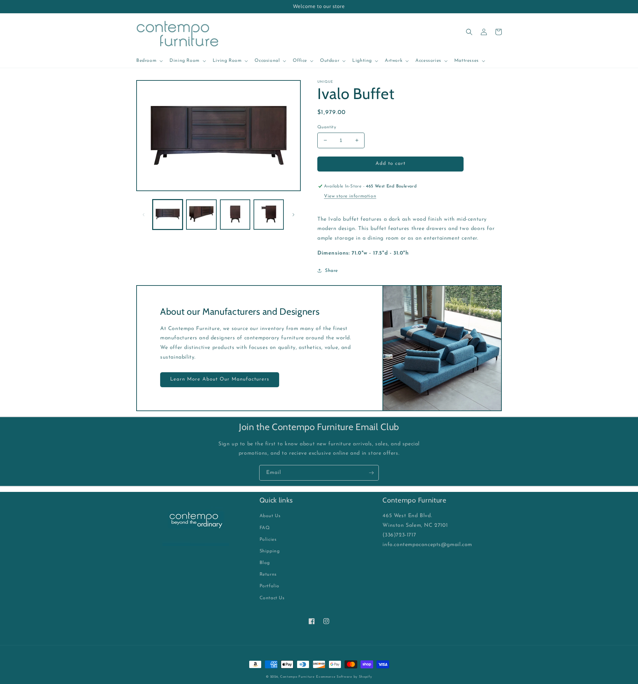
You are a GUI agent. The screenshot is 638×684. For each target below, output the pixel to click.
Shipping (270, 551)
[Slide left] (143, 214)
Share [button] (331, 270)
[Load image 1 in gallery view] (168, 214)
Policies (268, 539)
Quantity (326, 127)
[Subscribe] (371, 473)
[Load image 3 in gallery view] (235, 214)
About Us (270, 515)
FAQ (265, 527)
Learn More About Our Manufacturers (219, 379)
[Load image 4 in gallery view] (269, 214)
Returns (268, 574)
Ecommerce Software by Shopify (344, 677)
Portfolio (269, 586)
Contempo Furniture (297, 677)
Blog (265, 562)
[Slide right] (293, 214)
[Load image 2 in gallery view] (201, 214)
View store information (350, 196)
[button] (148, 61)
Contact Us (272, 598)
